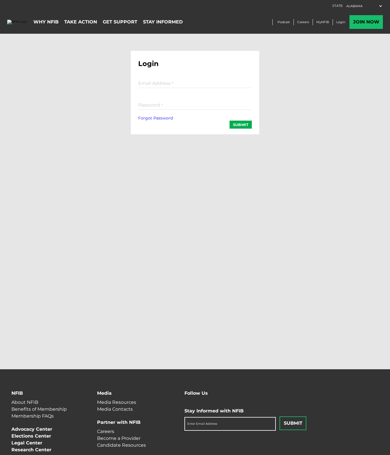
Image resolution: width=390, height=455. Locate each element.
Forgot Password (155, 118)
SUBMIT (240, 124)
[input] (195, 83)
